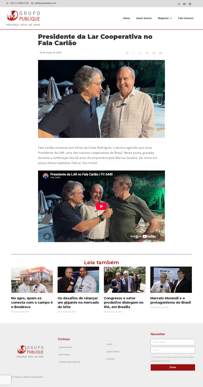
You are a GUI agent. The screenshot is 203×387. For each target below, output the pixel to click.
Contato (110, 359)
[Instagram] (178, 4)
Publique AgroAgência (69, 362)
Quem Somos (144, 18)
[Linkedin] (189, 4)
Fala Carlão (64, 354)
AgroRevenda (65, 347)
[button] (127, 53)
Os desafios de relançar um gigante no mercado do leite (78, 302)
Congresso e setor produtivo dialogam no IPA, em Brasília (124, 302)
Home (126, 18)
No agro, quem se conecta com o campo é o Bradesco (32, 302)
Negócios (163, 18)
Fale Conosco (185, 18)
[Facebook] (184, 4)
